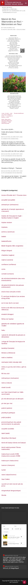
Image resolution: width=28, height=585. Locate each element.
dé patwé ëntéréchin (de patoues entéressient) (12, 286)
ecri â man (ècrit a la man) (10, 303)
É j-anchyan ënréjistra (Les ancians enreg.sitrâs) (13, 297)
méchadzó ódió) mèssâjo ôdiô (11, 362)
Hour (15, 526)
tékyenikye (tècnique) (8, 438)
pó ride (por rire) (6, 403)
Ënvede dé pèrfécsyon (19, 113)
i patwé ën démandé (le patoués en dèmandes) (13, 336)
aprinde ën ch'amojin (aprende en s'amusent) (12, 210)
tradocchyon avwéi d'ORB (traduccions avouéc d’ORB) (10, 455)
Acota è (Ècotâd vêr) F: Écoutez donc (14, 29)
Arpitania (4, 227)
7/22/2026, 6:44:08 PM (13, 566)
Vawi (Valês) (5, 479)
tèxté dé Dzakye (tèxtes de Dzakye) (13, 443)
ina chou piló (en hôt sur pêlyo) (12, 151)
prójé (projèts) (6, 417)
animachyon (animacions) (10, 138)
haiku (3, 330)
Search (6, 532)
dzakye (5, 555)
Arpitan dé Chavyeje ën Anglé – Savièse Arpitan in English (11, 217)
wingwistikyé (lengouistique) (11, 490)
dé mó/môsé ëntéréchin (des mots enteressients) (13, 279)
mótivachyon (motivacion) (10, 378)
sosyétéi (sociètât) (7, 429)
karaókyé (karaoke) (7, 348)
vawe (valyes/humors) (8, 474)
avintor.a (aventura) (8, 232)
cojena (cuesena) (7, 260)
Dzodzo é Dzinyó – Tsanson (11, 168)
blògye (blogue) (6, 250)
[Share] (24, 582)
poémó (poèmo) (6, 408)
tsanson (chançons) (8, 465)
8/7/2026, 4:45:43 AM (13, 555)
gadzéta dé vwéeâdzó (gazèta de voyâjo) (12, 324)
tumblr (3, 470)
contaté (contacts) (7, 274)
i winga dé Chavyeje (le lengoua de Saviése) (13, 342)
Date (4, 526)
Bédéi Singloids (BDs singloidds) (12, 246)
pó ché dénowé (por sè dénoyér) (12, 155)
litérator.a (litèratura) (8, 353)
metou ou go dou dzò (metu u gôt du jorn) (13, 368)
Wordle (3, 495)
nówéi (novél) (6, 387)
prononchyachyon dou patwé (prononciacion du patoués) (11, 423)
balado (3, 236)
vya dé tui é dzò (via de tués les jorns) (12, 485)
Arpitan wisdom (6, 222)
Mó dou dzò (5, 373)
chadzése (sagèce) (7, 255)
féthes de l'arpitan (7, 319)
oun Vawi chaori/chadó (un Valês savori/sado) (12, 393)
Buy (23, 536)
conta (3, 269)
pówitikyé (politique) (8, 413)
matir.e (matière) (7, 357)
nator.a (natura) (6, 383)
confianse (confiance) (8, 264)
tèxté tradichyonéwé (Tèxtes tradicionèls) (11, 448)
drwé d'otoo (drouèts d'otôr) (11, 292)
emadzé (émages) (7, 314)
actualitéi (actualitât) (8, 200)
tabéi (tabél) (5, 433)
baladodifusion (6, 241)
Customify (15, 582)
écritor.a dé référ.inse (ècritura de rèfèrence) (12, 308)
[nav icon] (26, 3)
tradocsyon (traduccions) (9, 460)
